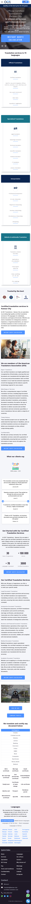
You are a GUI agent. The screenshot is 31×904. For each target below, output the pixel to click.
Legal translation (15, 134)
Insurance (15, 746)
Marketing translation (15, 139)
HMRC (15, 751)
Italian (16, 831)
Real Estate (15, 759)
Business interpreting (15, 210)
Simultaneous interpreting (15, 216)
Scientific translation (15, 151)
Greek (9, 838)
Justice (15, 740)
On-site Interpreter (15, 199)
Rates (2, 854)
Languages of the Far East (9, 823)
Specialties (4, 859)
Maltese (16, 836)
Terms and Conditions (7, 868)
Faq (2, 866)
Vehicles (15, 738)
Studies (15, 732)
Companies (15, 756)
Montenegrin (18, 840)
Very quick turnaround (15, 92)
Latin (15, 834)
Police (15, 748)
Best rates (15, 98)
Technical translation (15, 145)
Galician (10, 834)
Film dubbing (15, 281)
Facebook (19, 868)
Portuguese (25, 829)
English (4, 840)
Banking (15, 743)
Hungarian (11, 840)
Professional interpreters (15, 193)
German (10, 836)
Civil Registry (15, 730)
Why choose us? (21, 862)
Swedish (24, 836)
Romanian (25, 831)
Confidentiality (5, 871)
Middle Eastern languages (22, 820)
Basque (4, 831)
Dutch (4, 838)
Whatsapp (19, 866)
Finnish (10, 829)
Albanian (4, 829)
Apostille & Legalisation (15, 103)
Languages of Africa (15, 825)
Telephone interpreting (15, 204)
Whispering (15, 221)
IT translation (15, 162)
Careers (19, 859)
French (10, 831)
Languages (20, 854)
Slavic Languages (24, 823)
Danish (4, 836)
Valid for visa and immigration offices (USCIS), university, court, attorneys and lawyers (15, 84)
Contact (3, 874)
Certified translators (15, 77)
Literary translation (15, 168)
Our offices (20, 857)
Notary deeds (15, 761)
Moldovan (17, 838)
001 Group (4, 862)
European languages (7, 820)
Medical (15, 764)
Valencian (25, 838)
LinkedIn (19, 871)
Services (3, 857)
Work (15, 754)
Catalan (4, 834)
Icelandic (10, 842)
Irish (15, 829)
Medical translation (15, 156)
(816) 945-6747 (8, 893)
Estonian (4, 842)
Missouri (6, 884)
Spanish (24, 834)
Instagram (19, 874)
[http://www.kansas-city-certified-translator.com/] (7, 1)
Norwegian (17, 842)
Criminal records (15, 735)
